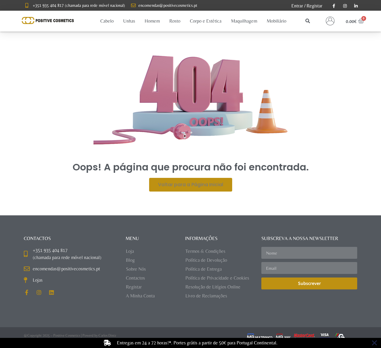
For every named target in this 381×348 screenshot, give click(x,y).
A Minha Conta (140, 296)
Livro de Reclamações (206, 296)
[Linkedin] (51, 292)
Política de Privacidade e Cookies (217, 278)
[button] (107, 21)
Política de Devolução (206, 260)
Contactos (135, 278)
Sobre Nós (136, 269)
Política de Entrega (203, 269)
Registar (314, 6)
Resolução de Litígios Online (213, 287)
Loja (130, 251)
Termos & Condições (205, 251)
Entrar (297, 6)
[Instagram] (39, 292)
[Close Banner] (374, 343)
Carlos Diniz (107, 335)
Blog (130, 260)
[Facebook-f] (26, 292)
